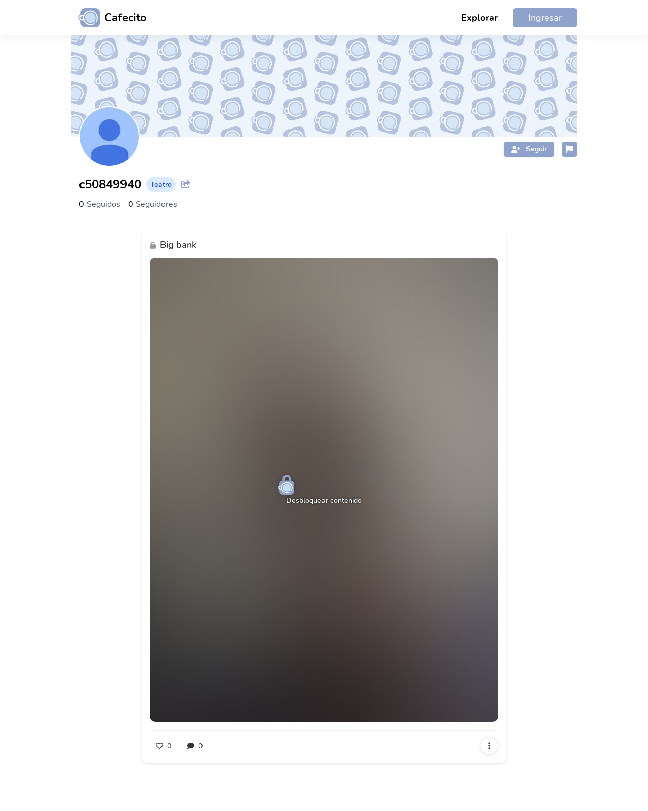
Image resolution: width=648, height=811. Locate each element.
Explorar (479, 18)
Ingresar (545, 18)
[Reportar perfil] (569, 149)
